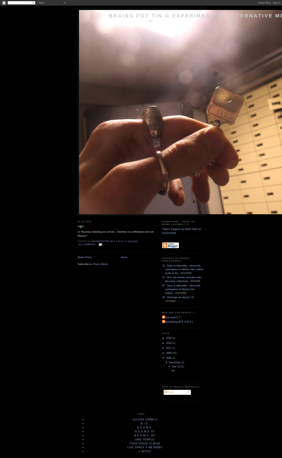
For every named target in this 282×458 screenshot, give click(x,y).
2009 (169, 353)
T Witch (145, 451)
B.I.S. (145, 423)
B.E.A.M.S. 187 (144, 435)
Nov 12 (176, 366)
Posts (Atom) (100, 264)
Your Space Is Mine (144, 443)
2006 (169, 358)
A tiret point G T (172, 317)
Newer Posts (85, 257)
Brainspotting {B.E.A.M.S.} (178, 321)
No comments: (88, 244)
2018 (169, 338)
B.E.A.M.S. (145, 427)
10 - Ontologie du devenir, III (178, 297)
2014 (169, 343)
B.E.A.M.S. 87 (145, 431)
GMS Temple (144, 439)
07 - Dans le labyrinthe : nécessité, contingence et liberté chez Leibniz (181, 289)
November (175, 362)
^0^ (81, 227)
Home (124, 257)
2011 (169, 348)
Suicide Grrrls (145, 419)
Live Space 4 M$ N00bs (144, 447)
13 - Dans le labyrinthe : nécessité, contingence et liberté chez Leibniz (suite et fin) (183, 269)
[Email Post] (100, 244)
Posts (170, 392)
